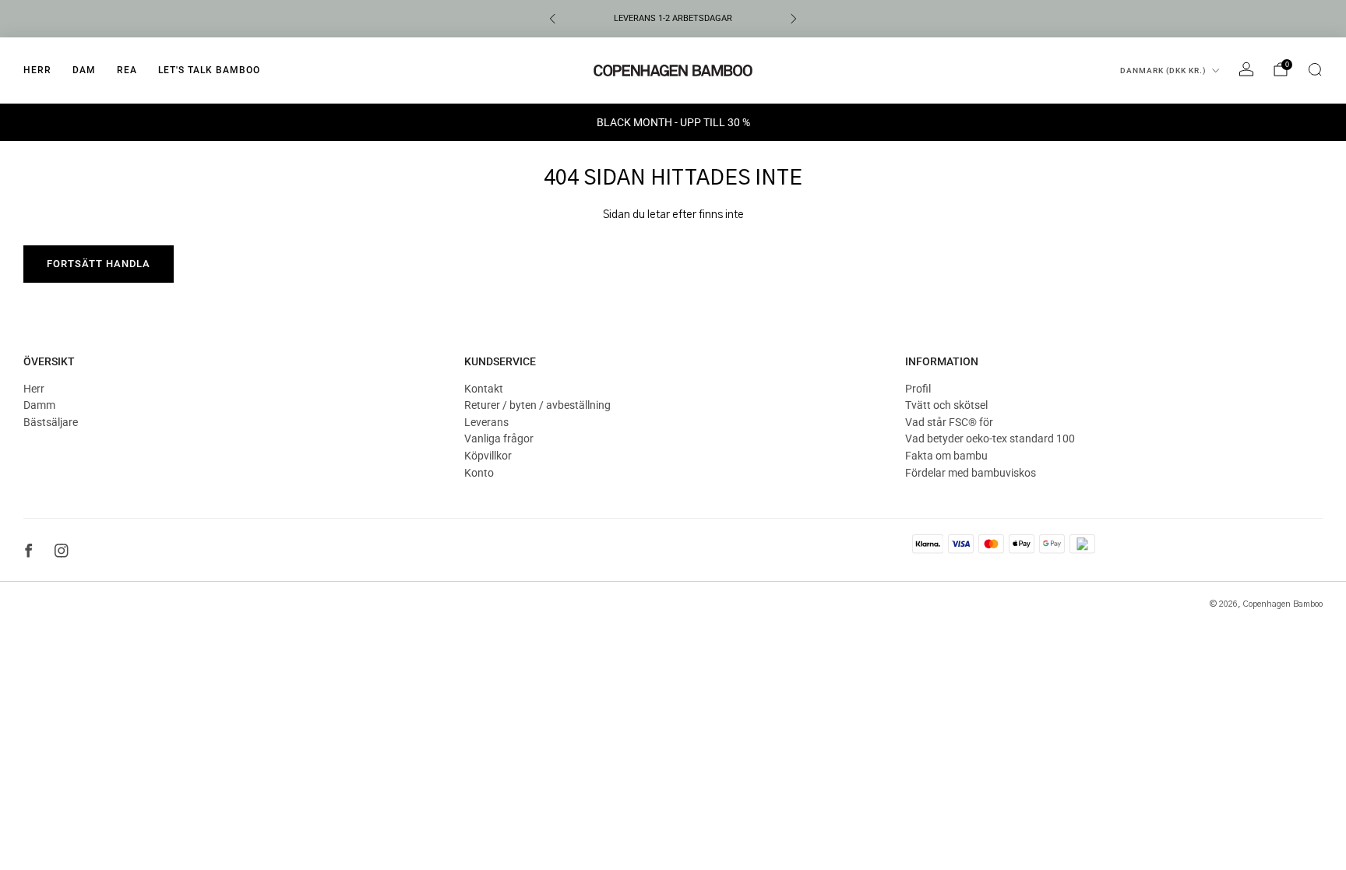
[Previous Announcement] (552, 19)
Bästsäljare (50, 422)
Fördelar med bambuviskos (970, 473)
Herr (37, 70)
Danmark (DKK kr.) (1163, 70)
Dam (84, 70)
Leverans (486, 422)
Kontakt (483, 388)
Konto (479, 473)
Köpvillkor (488, 455)
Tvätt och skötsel (946, 405)
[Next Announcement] (794, 19)
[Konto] (1246, 69)
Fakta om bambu (946, 455)
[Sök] (1315, 69)
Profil (918, 388)
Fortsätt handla (98, 263)
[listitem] (673, 18)
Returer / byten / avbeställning (537, 405)
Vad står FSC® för (949, 422)
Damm (39, 405)
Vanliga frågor (499, 438)
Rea (127, 70)
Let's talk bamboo (209, 70)
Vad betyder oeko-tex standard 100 (990, 438)
